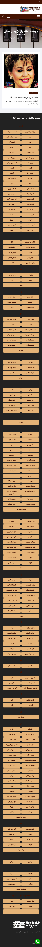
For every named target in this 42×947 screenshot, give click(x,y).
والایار (30, 861)
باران (11, 242)
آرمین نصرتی (30, 157)
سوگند (12, 476)
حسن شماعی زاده (30, 335)
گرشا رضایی (30, 700)
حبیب (12, 324)
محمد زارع (11, 760)
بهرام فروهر (12, 252)
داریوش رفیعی (11, 362)
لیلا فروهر (21, 717)
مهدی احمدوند (11, 796)
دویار (21, 378)
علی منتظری (30, 605)
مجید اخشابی (11, 739)
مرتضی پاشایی (30, 775)
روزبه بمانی (30, 410)
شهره (30, 557)
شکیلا (30, 531)
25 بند (12, 263)
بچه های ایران (30, 247)
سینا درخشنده (30, 504)
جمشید (30, 302)
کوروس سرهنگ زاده (30, 688)
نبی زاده (11, 834)
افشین (30, 178)
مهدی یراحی (12, 801)
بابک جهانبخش (30, 242)
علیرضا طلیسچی (11, 590)
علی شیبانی (30, 600)
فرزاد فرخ (30, 638)
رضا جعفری (30, 400)
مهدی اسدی (30, 801)
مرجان (12, 775)
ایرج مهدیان (12, 225)
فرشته (12, 643)
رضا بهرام (12, 395)
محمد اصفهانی (11, 755)
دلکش (12, 372)
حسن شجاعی (11, 329)
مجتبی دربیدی (30, 739)
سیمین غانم (12, 499)
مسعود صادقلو (30, 781)
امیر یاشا (12, 204)
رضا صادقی (11, 400)
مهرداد (12, 807)
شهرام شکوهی (30, 547)
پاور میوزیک (12, 274)
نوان (11, 839)
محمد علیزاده (30, 765)
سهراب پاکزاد (11, 481)
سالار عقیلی (12, 434)
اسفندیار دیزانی (12, 163)
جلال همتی (30, 297)
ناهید (30, 834)
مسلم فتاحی (12, 781)
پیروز (21, 285)
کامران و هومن (30, 678)
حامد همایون (11, 319)
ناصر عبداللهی (11, 829)
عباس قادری (12, 580)
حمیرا (21, 350)
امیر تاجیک (30, 194)
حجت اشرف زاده (30, 329)
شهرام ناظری (11, 552)
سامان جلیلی (11, 439)
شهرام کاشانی (30, 552)
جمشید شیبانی (11, 302)
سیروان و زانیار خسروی (12, 492)
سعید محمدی (11, 465)
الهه (30, 183)
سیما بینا (30, 499)
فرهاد (12, 648)
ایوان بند (30, 230)
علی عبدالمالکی (12, 600)
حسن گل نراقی (12, 335)
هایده (32, 93)
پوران (30, 280)
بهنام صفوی (12, 257)
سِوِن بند (30, 481)
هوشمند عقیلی (21, 889)
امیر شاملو (30, 199)
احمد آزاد (12, 142)
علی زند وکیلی (11, 595)
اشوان (12, 168)
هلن (30, 879)
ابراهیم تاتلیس (30, 132)
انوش (30, 220)
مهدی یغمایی (30, 807)
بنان (30, 252)
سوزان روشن (11, 470)
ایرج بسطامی (30, 225)
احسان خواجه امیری (11, 137)
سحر (11, 450)
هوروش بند (12, 884)
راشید (30, 390)
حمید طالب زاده (12, 340)
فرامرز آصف (30, 633)
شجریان (11, 526)
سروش (11, 455)
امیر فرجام (30, 204)
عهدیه (21, 616)
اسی (30, 168)
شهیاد (30, 562)
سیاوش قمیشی (30, 491)
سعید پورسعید (11, 460)
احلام (30, 142)
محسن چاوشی (30, 750)
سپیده (12, 444)
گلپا (12, 700)
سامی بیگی (30, 444)
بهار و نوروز (30, 901)
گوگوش (30, 705)
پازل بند (30, 274)
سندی (30, 470)
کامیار (12, 678)
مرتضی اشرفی (11, 770)
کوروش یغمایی (12, 688)
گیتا (12, 705)
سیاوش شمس (11, 486)
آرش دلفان (30, 152)
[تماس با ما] (37, 941)
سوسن (30, 476)
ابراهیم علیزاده (12, 132)
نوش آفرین (30, 839)
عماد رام (30, 611)
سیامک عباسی (30, 486)
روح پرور (12, 405)
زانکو (21, 422)
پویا (12, 280)
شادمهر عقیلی (30, 521)
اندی (11, 214)
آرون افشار (11, 157)
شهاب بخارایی (11, 531)
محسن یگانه (30, 755)
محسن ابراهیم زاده (11, 744)
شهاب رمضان (11, 537)
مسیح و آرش (30, 786)
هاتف (30, 873)
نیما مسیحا (21, 850)
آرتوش (30, 147)
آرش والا (12, 152)
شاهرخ (11, 521)
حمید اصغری (30, 340)
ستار (30, 450)
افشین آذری (12, 178)
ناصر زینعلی (30, 829)
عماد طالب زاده (12, 611)
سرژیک (30, 455)
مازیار (11, 729)
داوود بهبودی (30, 367)
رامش (30, 395)
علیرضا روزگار (30, 590)
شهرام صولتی (11, 547)
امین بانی (30, 209)
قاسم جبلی (11, 666)
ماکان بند (12, 734)
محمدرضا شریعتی (30, 760)
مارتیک (30, 729)
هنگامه (30, 884)
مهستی (30, 812)
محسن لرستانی (12, 750)
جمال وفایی (12, 297)
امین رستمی (30, 214)
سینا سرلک (11, 504)
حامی (30, 324)
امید (11, 183)
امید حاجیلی (12, 188)
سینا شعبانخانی (21, 509)
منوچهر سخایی (30, 796)
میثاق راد (12, 812)
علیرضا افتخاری (12, 585)
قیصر (30, 666)
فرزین (30, 643)
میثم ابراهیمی (21, 817)
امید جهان (30, 188)
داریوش (30, 362)
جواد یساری (30, 307)
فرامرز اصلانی (11, 633)
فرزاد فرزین (12, 638)
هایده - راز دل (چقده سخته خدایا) (24, 98)
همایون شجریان (11, 879)
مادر (21, 911)
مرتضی (30, 770)
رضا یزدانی (30, 405)
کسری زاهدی (30, 683)
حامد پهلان (30, 319)
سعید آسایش (30, 460)
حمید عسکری (30, 345)
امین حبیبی (11, 209)
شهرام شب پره (12, 542)
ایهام (11, 230)
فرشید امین (30, 648)
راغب (11, 390)
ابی (30, 137)
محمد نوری (11, 765)
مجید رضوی (30, 744)
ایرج (11, 220)
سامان (30, 439)
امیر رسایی (11, 194)
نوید (30, 844)
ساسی (30, 434)
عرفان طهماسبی (30, 585)
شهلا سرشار (12, 557)
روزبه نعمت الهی (11, 410)
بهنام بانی (30, 257)
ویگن (11, 861)
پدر (12, 901)
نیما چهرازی (12, 844)
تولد (30, 906)
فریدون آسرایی (30, 654)
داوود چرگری (12, 367)
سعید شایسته (30, 465)
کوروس (11, 683)
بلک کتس (12, 247)
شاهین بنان (30, 526)
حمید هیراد (11, 345)
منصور (12, 791)
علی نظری (11, 605)
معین (11, 786)
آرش (11, 147)
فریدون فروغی (11, 654)
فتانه (11, 628)
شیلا (21, 568)
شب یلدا (12, 906)
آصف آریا (30, 173)
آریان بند (30, 163)
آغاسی (12, 173)
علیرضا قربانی (30, 595)
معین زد (30, 791)
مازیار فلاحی (30, 734)
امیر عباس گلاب (12, 199)
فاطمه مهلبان (30, 628)
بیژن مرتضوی (30, 263)
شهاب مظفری (30, 542)
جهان (11, 307)
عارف (30, 580)
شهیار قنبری (12, 562)
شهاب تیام (30, 537)
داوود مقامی (30, 372)
